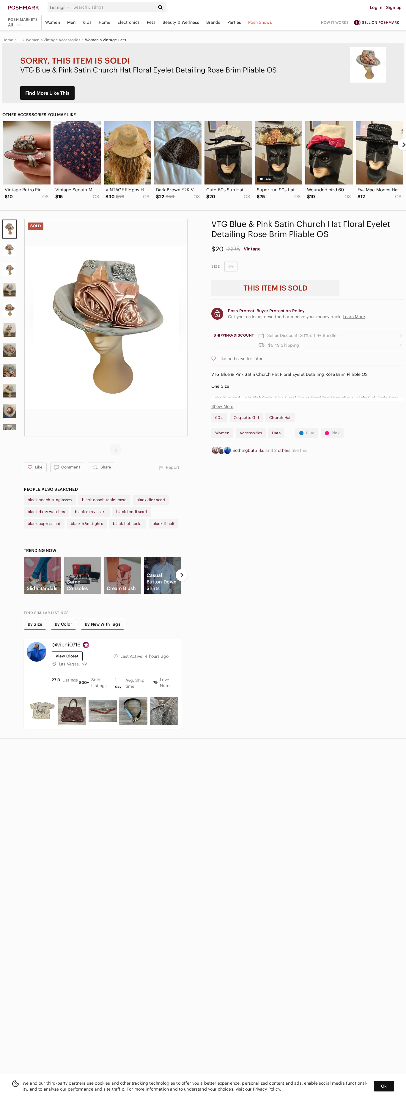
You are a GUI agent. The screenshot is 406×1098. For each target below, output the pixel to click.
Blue (310, 433)
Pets (151, 22)
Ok (384, 1086)
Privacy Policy (266, 1089)
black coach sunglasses (50, 499)
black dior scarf (151, 499)
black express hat (44, 523)
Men (71, 22)
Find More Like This (47, 93)
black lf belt (163, 523)
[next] (116, 449)
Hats (276, 433)
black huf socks (127, 523)
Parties (234, 22)
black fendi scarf (132, 511)
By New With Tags (102, 624)
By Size (35, 624)
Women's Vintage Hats (105, 40)
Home (105, 22)
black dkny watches (46, 511)
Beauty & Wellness (181, 22)
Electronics (128, 22)
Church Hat (280, 417)
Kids (87, 22)
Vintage (252, 249)
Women (52, 22)
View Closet (67, 656)
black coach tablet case (104, 499)
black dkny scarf (90, 511)
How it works (335, 22)
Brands (213, 22)
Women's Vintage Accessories (53, 40)
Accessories (251, 433)
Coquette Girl (246, 417)
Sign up (394, 7)
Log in (376, 7)
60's (219, 417)
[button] (60, 7)
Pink (336, 433)
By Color (63, 624)
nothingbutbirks (249, 450)
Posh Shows (260, 22)
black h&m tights (87, 523)
